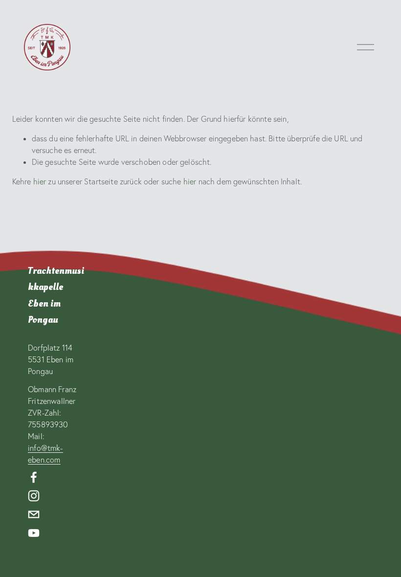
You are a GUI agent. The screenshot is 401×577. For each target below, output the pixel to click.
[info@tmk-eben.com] (34, 514)
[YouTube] (34, 533)
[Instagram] (34, 496)
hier (39, 181)
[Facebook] (34, 477)
